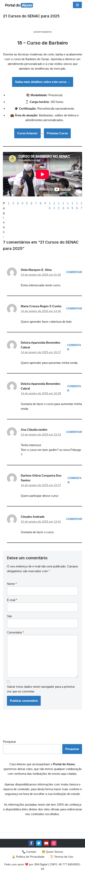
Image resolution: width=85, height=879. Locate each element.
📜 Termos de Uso (61, 856)
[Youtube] (46, 843)
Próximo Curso (57, 133)
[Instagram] (54, 843)
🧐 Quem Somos (52, 851)
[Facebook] (31, 843)
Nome (12, 583)
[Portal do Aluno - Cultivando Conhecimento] (19, 5)
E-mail (12, 600)
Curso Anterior (27, 133)
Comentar (74, 272)
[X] (39, 843)
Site (9, 616)
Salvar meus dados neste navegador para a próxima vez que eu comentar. (41, 689)
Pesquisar (9, 741)
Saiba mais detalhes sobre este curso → (42, 81)
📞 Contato (29, 851)
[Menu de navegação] (77, 5)
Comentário (15, 632)
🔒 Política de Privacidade (28, 856)
